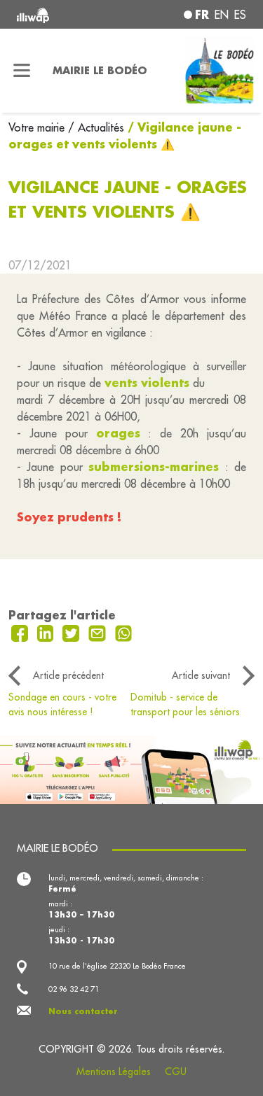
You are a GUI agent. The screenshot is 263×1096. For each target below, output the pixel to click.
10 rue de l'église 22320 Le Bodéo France (117, 966)
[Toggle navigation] (22, 70)
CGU (176, 1071)
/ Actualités (96, 127)
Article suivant (201, 675)
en (222, 15)
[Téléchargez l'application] (131, 768)
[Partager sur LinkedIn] (47, 632)
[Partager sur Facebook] (21, 632)
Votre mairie (38, 127)
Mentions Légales (113, 1071)
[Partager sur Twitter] (73, 632)
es (240, 15)
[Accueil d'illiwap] (59, 14)
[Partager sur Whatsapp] (123, 632)
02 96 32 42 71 (73, 989)
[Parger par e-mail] (99, 632)
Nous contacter (83, 1011)
